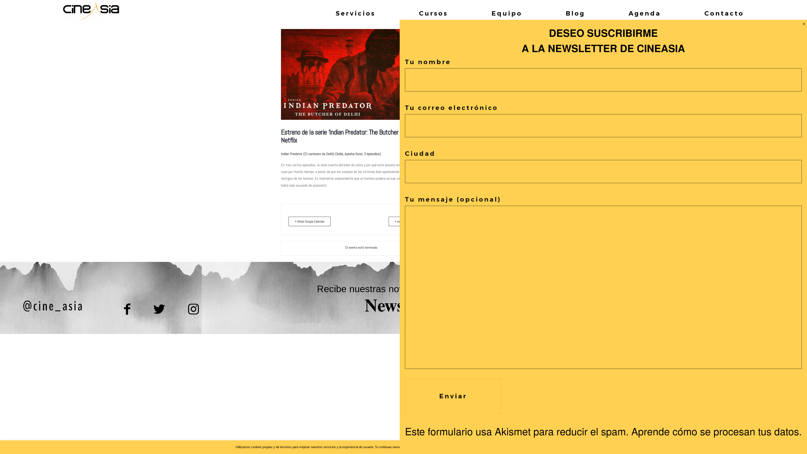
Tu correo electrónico (451, 108)
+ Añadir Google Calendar (309, 221)
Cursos (433, 13)
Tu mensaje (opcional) (453, 199)
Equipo (507, 13)
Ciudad (420, 153)
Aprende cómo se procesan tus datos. (716, 431)
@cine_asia (53, 306)
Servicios (356, 13)
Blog (575, 13)
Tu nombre (428, 62)
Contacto (724, 13)
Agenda (645, 13)
